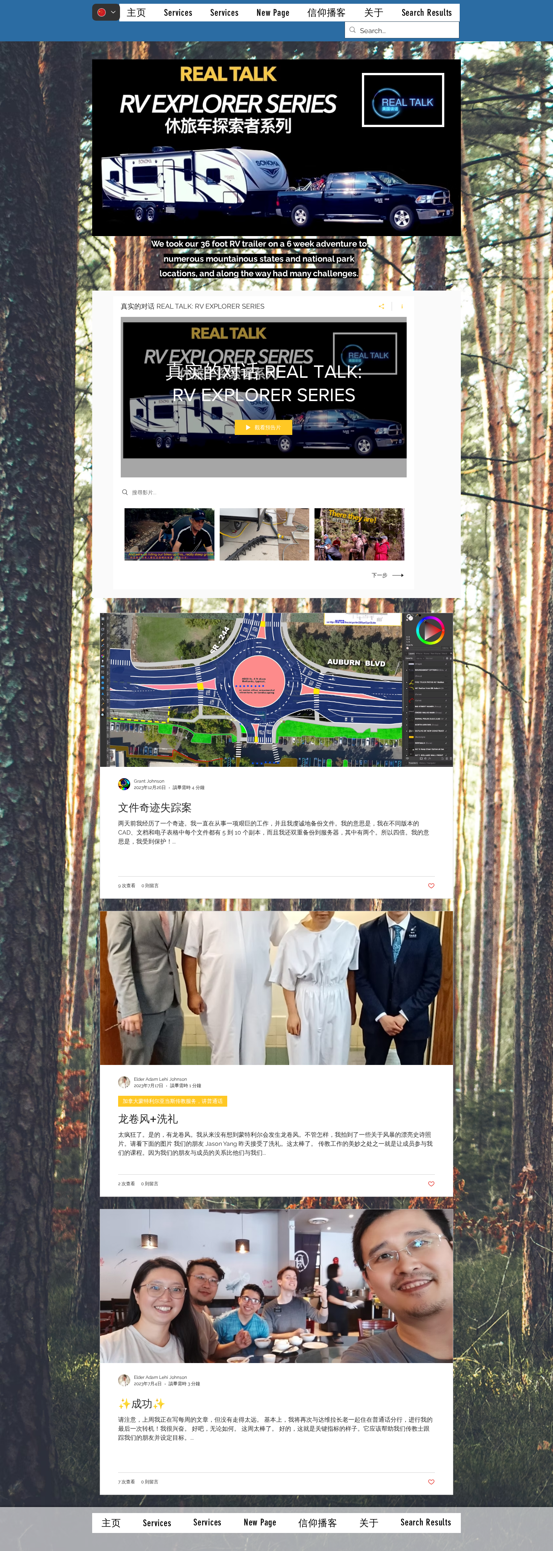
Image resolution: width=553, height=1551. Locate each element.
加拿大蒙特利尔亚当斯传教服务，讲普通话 (173, 1101)
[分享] (381, 306)
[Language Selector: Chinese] (106, 12)
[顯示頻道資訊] (399, 306)
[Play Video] (169, 534)
